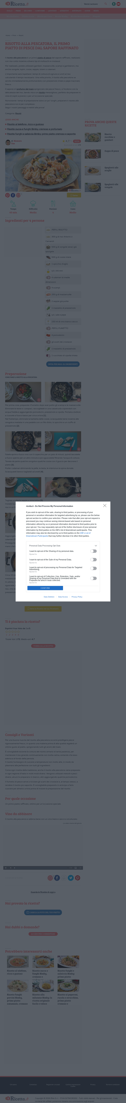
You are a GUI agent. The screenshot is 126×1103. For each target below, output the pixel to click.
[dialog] (63, 551)
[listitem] (63, 545)
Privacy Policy (77, 597)
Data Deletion (49, 597)
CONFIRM (45, 588)
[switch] (93, 551)
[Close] (105, 506)
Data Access (63, 597)
